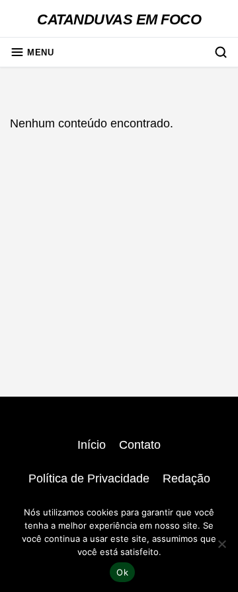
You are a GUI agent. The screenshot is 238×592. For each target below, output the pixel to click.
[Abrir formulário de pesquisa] (221, 52)
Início (91, 444)
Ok (122, 572)
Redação (186, 478)
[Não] (221, 543)
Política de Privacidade (88, 478)
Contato (140, 444)
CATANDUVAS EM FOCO (119, 19)
